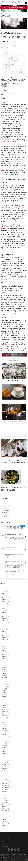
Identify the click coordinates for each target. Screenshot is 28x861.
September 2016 (5, 741)
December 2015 (5, 758)
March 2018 (4, 707)
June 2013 (4, 815)
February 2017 (4, 732)
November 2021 (5, 660)
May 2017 (3, 726)
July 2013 (3, 814)
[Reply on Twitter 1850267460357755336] (5, 557)
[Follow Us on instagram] (12, 849)
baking (4, 358)
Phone (3, 98)
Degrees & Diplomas (7, 838)
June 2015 (4, 770)
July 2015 (3, 768)
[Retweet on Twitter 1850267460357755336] (7, 557)
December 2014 (5, 781)
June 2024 (4, 610)
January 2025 (4, 599)
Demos (3, 504)
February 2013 (4, 823)
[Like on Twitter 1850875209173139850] (10, 544)
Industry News (4, 510)
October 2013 (4, 808)
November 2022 (5, 641)
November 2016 (5, 738)
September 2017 (5, 719)
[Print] (8, 47)
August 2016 (4, 743)
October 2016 (4, 739)
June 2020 (4, 692)
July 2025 (3, 587)
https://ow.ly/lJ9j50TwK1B (12, 571)
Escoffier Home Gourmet (10, 534)
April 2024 (4, 612)
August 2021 (4, 665)
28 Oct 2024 (7, 535)
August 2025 (4, 586)
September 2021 (5, 663)
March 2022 (4, 652)
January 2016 (4, 757)
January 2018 (4, 711)
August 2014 (4, 789)
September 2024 (5, 605)
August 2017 (4, 720)
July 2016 (3, 745)
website (12, 140)
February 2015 (4, 777)
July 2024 (3, 608)
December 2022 (5, 639)
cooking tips (9, 358)
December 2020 (5, 681)
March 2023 (4, 633)
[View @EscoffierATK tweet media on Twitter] (18, 571)
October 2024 (4, 603)
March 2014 (4, 798)
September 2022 (5, 644)
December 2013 (5, 804)
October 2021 (4, 662)
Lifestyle (3, 512)
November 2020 (5, 682)
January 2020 (4, 700)
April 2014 (4, 796)
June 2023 (4, 627)
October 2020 (4, 684)
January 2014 (4, 802)
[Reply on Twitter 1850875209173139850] (5, 544)
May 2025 (3, 591)
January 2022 (4, 656)
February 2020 (4, 698)
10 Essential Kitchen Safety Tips (14, 380)
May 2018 (3, 703)
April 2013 (4, 819)
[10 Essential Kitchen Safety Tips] (14, 371)
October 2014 (4, 785)
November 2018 (5, 701)
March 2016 (4, 753)
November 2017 (5, 715)
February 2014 (4, 800)
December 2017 (5, 713)
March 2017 (4, 730)
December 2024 (5, 601)
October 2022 (4, 643)
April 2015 (4, 774)
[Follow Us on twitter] (15, 849)
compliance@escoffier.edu (9, 141)
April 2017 (4, 728)
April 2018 (4, 705)
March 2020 (4, 696)
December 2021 (5, 658)
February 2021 (4, 677)
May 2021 (3, 671)
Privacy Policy (5, 846)
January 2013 (4, 825)
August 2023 (4, 624)
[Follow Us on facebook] (9, 849)
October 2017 (4, 717)
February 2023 (4, 635)
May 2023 (3, 629)
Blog (3, 841)
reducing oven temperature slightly (13, 344)
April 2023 (4, 631)
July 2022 (3, 646)
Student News (4, 516)
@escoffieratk (19, 534)
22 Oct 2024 (7, 562)
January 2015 (4, 779)
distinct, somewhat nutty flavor (11, 347)
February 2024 (4, 616)
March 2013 (4, 821)
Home (3, 836)
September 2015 (5, 764)
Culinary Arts (4, 503)
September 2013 (5, 810)
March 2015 (4, 776)
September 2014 (5, 787)
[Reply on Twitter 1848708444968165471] (5, 575)
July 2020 (3, 690)
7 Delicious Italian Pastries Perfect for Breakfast (14, 401)
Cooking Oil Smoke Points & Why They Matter (14, 421)
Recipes (3, 514)
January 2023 (4, 637)
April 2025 (4, 593)
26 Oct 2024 (7, 549)
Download (4, 84)
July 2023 (3, 625)
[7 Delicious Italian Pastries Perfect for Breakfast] (14, 392)
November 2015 (5, 760)
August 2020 (4, 688)
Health (3, 508)
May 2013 (3, 817)
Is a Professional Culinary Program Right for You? (12, 2)
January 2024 (4, 618)
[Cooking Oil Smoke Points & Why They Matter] (14, 412)
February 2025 (4, 597)
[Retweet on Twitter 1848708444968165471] (7, 575)
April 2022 (4, 650)
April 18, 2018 (7, 45)
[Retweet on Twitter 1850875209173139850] (7, 544)
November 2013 (5, 806)
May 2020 (3, 694)
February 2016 (4, 755)
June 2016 (4, 747)
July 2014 (3, 791)
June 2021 (4, 669)
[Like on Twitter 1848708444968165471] (10, 575)
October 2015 (4, 762)
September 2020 (5, 686)
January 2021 (4, 679)
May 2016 (3, 749)
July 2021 (3, 667)
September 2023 (5, 622)
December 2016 (5, 736)
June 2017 (4, 724)
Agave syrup (9, 269)
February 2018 (4, 709)
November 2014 (5, 783)
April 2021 (4, 673)
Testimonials (4, 518)
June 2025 (4, 589)
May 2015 (3, 772)
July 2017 (3, 722)
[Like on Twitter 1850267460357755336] (10, 557)
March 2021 (4, 675)
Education (4, 506)
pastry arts (14, 358)
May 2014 (3, 795)
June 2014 (4, 793)
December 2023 (5, 620)
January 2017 (4, 734)
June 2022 (4, 648)
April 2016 (4, 751)
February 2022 (4, 654)
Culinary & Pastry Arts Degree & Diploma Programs (13, 461)
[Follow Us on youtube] (18, 849)
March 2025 (4, 595)
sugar (18, 358)
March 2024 (4, 614)
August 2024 (4, 606)
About (3, 844)
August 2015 (4, 766)
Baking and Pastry (16, 45)
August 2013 (4, 812)
